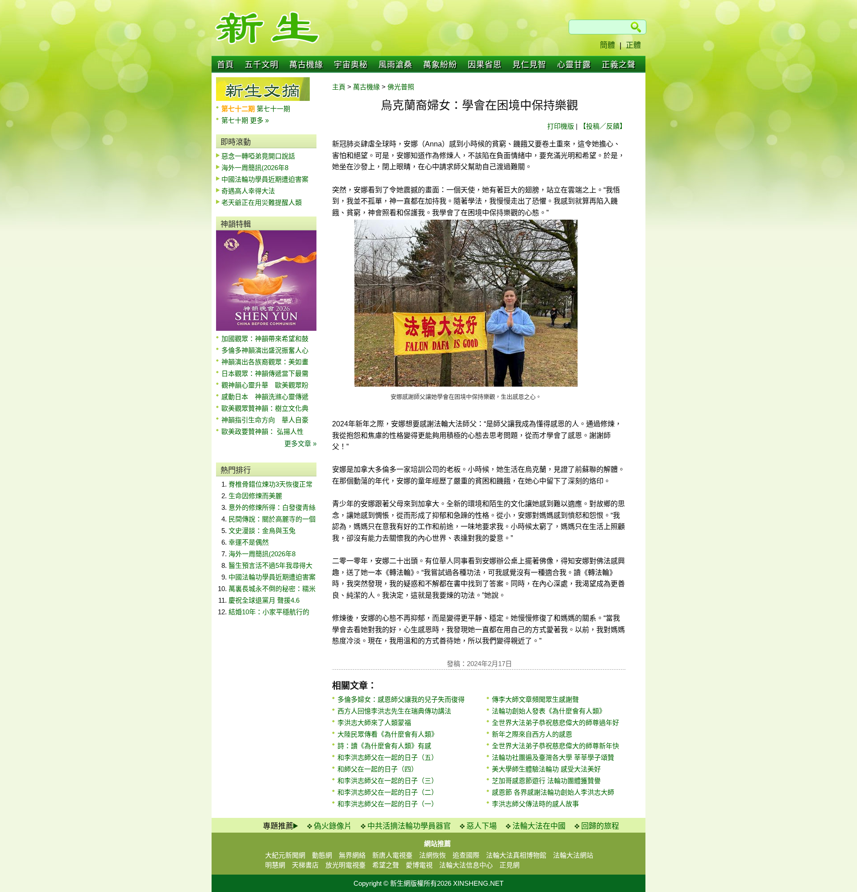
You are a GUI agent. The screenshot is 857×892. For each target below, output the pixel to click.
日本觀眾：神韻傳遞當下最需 (264, 373)
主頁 (338, 87)
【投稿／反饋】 (602, 126)
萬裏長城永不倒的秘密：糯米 (272, 588)
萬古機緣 (306, 64)
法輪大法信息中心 (466, 865)
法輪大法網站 (573, 855)
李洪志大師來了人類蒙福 (374, 722)
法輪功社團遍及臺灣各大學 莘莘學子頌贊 (553, 757)
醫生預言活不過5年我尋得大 (270, 565)
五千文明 (262, 64)
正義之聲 (619, 64)
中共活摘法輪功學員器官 (409, 826)
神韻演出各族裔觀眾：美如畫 (264, 362)
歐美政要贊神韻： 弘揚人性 (262, 431)
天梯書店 (305, 865)
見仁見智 (529, 64)
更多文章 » (300, 443)
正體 (633, 45)
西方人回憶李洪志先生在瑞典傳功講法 (394, 711)
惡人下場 (481, 826)
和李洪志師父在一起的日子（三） (387, 780)
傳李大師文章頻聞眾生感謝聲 (535, 699)
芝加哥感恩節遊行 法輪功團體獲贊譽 (546, 780)
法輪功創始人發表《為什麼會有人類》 (549, 711)
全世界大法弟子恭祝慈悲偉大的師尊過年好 (555, 722)
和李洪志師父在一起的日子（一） (387, 804)
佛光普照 (400, 87)
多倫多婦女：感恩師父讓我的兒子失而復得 (401, 699)
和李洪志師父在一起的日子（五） (387, 757)
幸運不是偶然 (249, 542)
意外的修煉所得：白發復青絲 (272, 507)
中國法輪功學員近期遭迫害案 (264, 179)
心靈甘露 (574, 64)
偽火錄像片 (333, 826)
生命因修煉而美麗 (255, 496)
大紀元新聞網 (285, 855)
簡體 (607, 45)
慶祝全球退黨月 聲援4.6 (264, 600)
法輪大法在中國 (539, 826)
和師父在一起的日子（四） (377, 769)
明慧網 (275, 865)
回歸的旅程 (600, 826)
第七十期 (235, 120)
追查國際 (466, 855)
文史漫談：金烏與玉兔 (262, 530)
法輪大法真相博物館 (516, 855)
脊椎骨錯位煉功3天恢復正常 (270, 484)
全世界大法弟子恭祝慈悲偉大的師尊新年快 (555, 746)
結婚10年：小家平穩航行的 (269, 612)
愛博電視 (419, 865)
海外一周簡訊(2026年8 (254, 167)
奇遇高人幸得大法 (248, 191)
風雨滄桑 (395, 64)
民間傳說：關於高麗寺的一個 (272, 519)
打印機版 (560, 126)
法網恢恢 (432, 855)
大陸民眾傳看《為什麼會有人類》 (387, 734)
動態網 (322, 855)
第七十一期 (273, 109)
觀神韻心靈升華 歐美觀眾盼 (264, 385)
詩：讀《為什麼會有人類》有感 (384, 746)
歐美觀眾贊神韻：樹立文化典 (264, 408)
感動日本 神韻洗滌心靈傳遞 (264, 396)
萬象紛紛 (440, 64)
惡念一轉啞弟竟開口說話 (258, 156)
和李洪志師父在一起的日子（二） (387, 792)
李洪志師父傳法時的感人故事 (535, 804)
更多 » (259, 120)
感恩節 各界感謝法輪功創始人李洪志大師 (553, 792)
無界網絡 (352, 855)
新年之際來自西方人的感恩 (532, 734)
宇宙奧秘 (351, 64)
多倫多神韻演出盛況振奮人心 (264, 350)
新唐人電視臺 (392, 855)
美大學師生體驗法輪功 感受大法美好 (546, 769)
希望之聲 (385, 865)
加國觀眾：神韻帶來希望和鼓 (264, 338)
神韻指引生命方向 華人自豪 (264, 420)
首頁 (225, 64)
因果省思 (485, 64)
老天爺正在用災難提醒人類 (261, 202)
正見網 (509, 865)
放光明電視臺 (345, 865)
